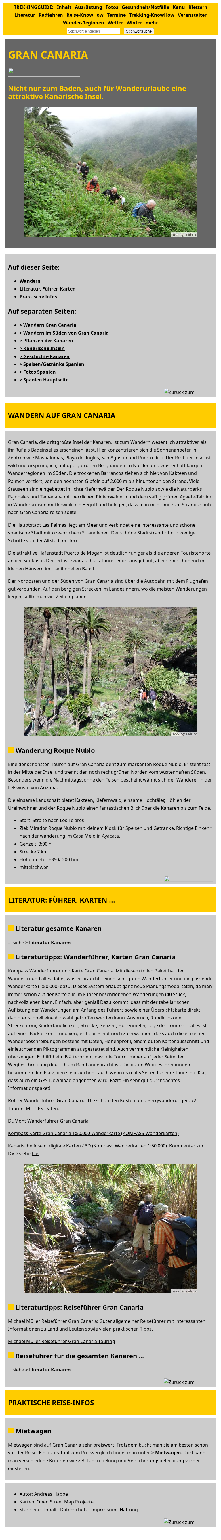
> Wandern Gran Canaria (48, 325)
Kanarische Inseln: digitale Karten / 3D (49, 1145)
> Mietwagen (166, 1452)
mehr (152, 23)
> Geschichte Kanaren (45, 356)
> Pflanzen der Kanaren (46, 340)
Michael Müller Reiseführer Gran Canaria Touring (61, 1341)
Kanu (179, 7)
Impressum (103, 1509)
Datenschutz (74, 1509)
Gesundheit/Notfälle (145, 7)
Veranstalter (192, 15)
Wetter (115, 23)
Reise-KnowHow (85, 15)
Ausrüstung (88, 7)
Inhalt (64, 7)
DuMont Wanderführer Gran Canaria (48, 1121)
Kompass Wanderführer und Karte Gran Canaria (60, 971)
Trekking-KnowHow (151, 15)
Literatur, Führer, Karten (48, 289)
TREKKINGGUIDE (33, 7)
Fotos (112, 7)
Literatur (24, 15)
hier (35, 1153)
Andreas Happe (51, 1494)
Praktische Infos (38, 296)
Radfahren (51, 15)
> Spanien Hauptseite (44, 380)
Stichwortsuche (139, 31)
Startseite (30, 1509)
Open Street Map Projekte (65, 1502)
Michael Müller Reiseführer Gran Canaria (52, 1321)
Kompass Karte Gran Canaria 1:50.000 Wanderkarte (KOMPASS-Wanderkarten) (93, 1133)
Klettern (197, 7)
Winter (134, 23)
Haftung (129, 1509)
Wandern (30, 281)
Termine (116, 15)
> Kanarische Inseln (42, 348)
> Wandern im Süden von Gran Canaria (64, 333)
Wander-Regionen (83, 23)
